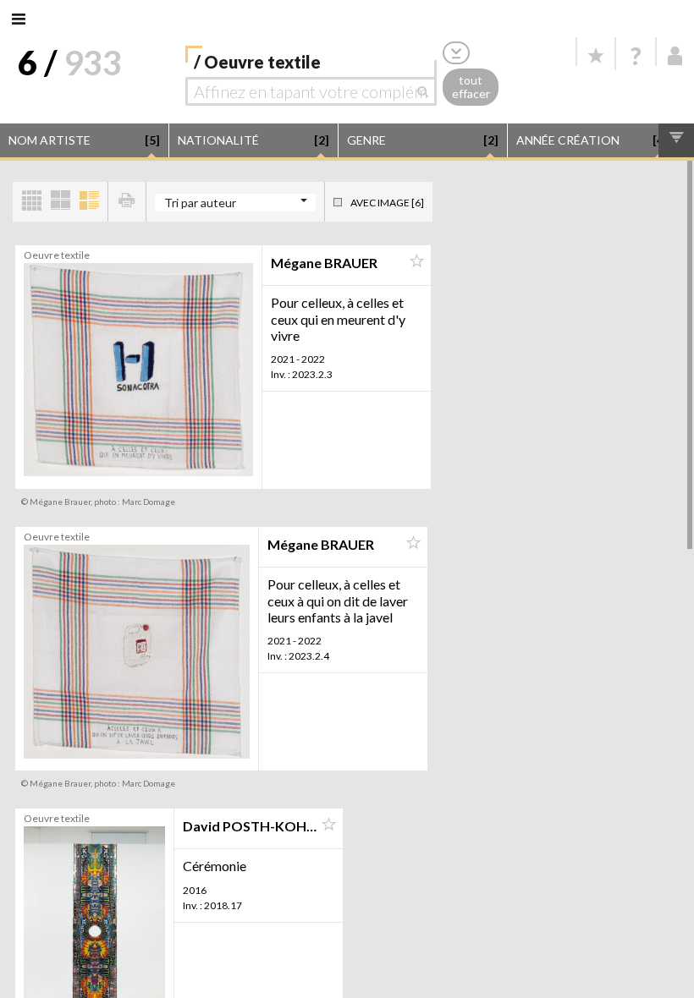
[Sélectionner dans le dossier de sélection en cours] (416, 261)
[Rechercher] (427, 91)
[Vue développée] (89, 201)
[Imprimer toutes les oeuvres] (127, 201)
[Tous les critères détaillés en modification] (456, 52)
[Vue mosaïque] (31, 201)
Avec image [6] (387, 202)
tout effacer (471, 87)
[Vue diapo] (60, 201)
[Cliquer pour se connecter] (675, 56)
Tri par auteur (200, 202)
